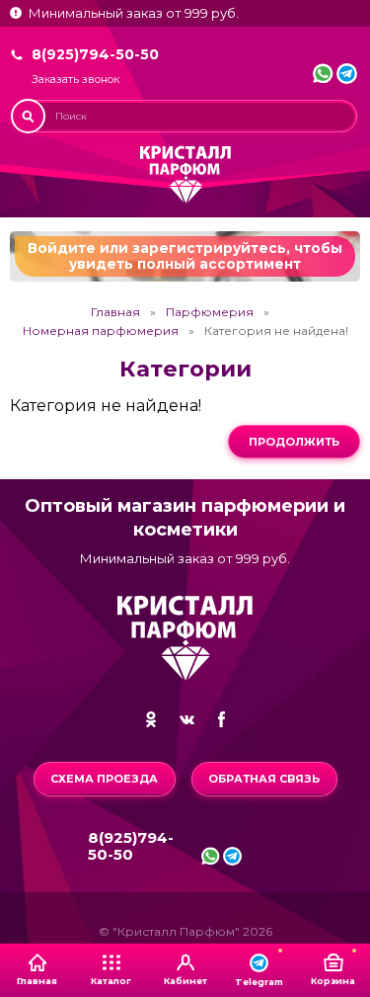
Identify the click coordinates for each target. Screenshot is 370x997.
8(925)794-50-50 (95, 54)
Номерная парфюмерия (101, 331)
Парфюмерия (210, 312)
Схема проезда (104, 779)
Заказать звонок (75, 79)
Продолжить (294, 442)
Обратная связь (264, 779)
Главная (115, 312)
